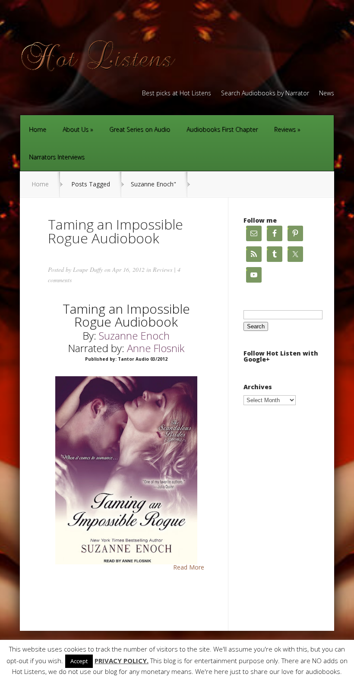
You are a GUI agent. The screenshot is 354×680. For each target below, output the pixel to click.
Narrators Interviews (57, 157)
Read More (188, 567)
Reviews (285, 129)
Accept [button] (79, 661)
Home (37, 129)
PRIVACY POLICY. (122, 661)
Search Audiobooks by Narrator (265, 93)
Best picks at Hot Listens (176, 93)
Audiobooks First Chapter (222, 129)
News (326, 93)
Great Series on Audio (139, 129)
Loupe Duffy (88, 269)
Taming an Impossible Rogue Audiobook (115, 231)
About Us (75, 129)
